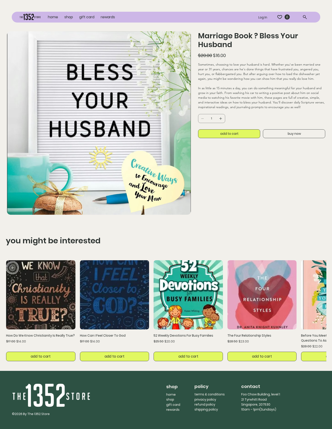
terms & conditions (209, 394)
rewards (173, 409)
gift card (173, 404)
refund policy (204, 404)
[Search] (305, 17)
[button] (287, 17)
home (171, 394)
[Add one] (220, 118)
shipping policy (206, 409)
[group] (166, 310)
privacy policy (205, 399)
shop (170, 399)
